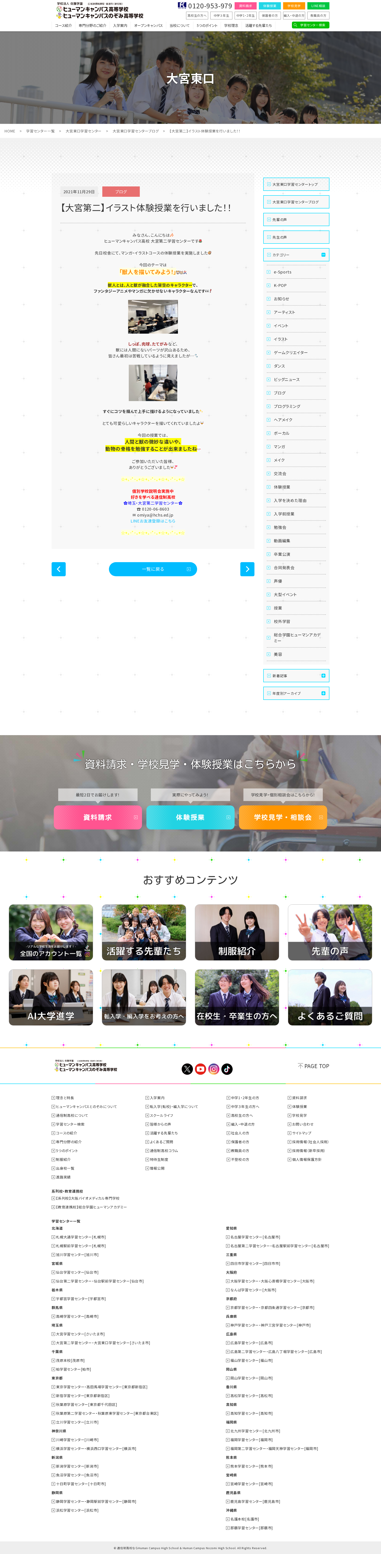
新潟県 (57, 1457)
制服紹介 (63, 1159)
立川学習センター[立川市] (77, 1422)
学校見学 (294, 6)
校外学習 (282, 621)
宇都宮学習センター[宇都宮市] (81, 1298)
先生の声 (280, 237)
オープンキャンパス (148, 25)
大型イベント (285, 594)
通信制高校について (72, 1115)
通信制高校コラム (164, 1150)
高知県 (231, 1404)
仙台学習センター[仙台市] (77, 1272)
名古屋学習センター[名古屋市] (255, 1237)
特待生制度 (159, 1159)
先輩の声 (280, 219)
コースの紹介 (66, 1133)
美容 (278, 654)
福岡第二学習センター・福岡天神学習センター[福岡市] (274, 1448)
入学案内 (120, 25)
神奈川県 (59, 1430)
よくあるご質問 (162, 1141)
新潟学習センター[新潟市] (77, 1466)
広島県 (231, 1334)
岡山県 (231, 1369)
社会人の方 (240, 1133)
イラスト (281, 339)
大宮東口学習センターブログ (136, 131)
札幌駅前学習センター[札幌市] (81, 1245)
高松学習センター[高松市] (251, 1395)
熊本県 (231, 1457)
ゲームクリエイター (291, 352)
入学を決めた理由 (290, 500)
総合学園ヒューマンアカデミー (297, 637)
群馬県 (57, 1307)
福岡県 (231, 1422)
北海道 (57, 1228)
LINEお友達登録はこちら (153, 521)
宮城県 (57, 1263)
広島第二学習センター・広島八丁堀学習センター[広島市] (276, 1351)
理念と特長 (65, 1097)
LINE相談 (318, 6)
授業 (278, 608)
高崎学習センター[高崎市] (77, 1316)
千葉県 (57, 1351)
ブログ (279, 393)
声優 (278, 581)
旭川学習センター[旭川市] (77, 1254)
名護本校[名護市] (244, 1519)
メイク (279, 460)
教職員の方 (318, 15)
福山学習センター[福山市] (251, 1360)
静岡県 (57, 1492)
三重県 (231, 1254)
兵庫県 (231, 1316)
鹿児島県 (233, 1492)
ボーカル (282, 433)
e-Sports (282, 272)
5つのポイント (207, 25)
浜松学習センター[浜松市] (77, 1510)
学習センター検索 (312, 25)
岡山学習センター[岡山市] (251, 1378)
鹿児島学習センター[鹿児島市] (255, 1501)
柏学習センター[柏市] (73, 1369)
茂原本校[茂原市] (70, 1360)
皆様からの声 (160, 1124)
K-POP (280, 285)
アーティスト (284, 312)
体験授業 (269, 6)
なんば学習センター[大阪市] (253, 1289)
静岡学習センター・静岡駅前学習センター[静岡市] (96, 1501)
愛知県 (231, 1228)
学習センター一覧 (40, 131)
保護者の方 (270, 15)
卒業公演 (282, 554)
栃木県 (57, 1289)
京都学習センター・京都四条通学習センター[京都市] (272, 1307)
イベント (281, 325)
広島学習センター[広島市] (251, 1342)
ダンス (279, 366)
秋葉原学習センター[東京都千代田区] (86, 1404)
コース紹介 (63, 25)
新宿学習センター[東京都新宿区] (83, 1395)
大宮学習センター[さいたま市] (80, 1334)
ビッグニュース (287, 379)
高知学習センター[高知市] (251, 1413)
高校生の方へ (197, 15)
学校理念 (231, 25)
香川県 (231, 1386)
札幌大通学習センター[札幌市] (81, 1237)
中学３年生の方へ (245, 1106)
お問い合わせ (303, 1124)
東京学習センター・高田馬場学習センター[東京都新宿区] (102, 1386)
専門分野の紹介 (69, 1141)
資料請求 (245, 6)
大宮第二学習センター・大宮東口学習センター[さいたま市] (103, 1342)
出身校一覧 (65, 1168)
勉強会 (280, 527)
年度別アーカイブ (287, 693)
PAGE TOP (316, 1066)
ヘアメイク (283, 419)
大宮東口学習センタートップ (295, 184)
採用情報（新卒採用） (309, 1150)
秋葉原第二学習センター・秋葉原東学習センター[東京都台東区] (107, 1413)
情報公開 (157, 1168)
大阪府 (231, 1272)
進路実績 (63, 1177)
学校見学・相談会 (283, 817)
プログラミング (287, 406)
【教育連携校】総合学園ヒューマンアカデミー (91, 1207)
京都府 (231, 1298)
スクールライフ (161, 1115)
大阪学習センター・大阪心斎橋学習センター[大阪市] (272, 1281)
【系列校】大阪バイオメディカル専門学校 (88, 1198)
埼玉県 (57, 1325)
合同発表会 (284, 567)
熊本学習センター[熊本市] (251, 1466)
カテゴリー (281, 254)
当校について (180, 25)
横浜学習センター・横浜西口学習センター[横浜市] (96, 1448)
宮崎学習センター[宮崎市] (251, 1483)
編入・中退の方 (294, 15)
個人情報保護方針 (307, 1159)
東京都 (57, 1378)
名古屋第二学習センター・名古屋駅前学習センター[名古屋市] (279, 1245)
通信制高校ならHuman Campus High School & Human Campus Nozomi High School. (176, 1548)
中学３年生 (221, 15)
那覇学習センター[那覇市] (251, 1527)
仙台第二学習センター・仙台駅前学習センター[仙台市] (100, 1281)
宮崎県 (231, 1475)
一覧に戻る (153, 569)
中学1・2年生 (245, 15)
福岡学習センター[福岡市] (251, 1439)
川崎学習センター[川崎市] (77, 1439)
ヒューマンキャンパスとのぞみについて (86, 1106)
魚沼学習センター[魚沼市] (77, 1475)
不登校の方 (240, 1159)
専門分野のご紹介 (92, 25)
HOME (9, 131)
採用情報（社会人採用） (310, 1141)
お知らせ (281, 298)
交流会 (280, 473)
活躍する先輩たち (258, 25)
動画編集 (282, 540)
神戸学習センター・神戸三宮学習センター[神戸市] (270, 1325)
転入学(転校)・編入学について (174, 1106)
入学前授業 (284, 514)
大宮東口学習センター (84, 131)
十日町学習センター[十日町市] (81, 1483)
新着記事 (280, 675)
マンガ (279, 446)
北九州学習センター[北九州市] (255, 1430)
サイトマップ (302, 1133)
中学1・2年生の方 (245, 1097)
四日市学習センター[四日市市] (255, 1263)
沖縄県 (231, 1510)
